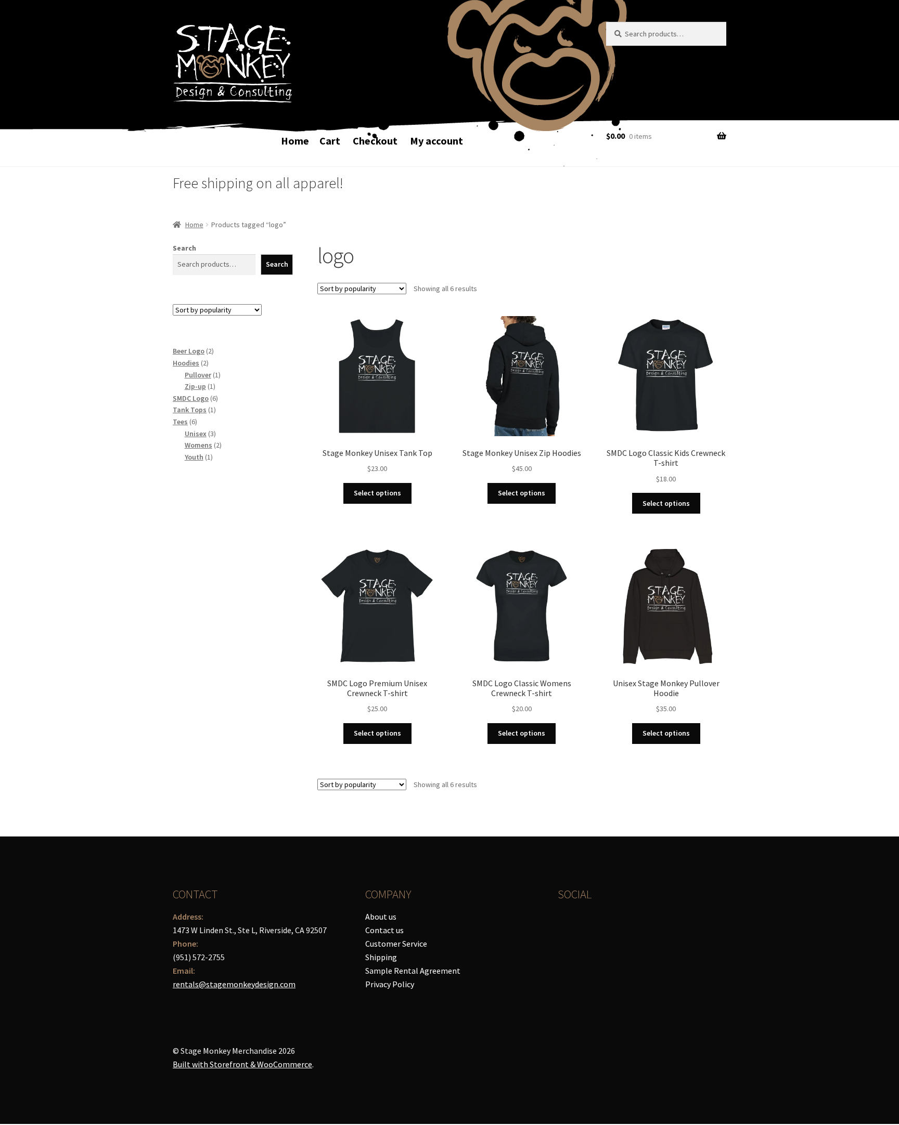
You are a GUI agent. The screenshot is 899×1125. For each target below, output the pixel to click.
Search (184, 248)
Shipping (381, 957)
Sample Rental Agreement (412, 970)
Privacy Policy (389, 984)
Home (295, 140)
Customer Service (396, 943)
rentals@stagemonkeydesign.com (234, 984)
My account (436, 140)
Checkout (375, 140)
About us (380, 916)
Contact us (384, 930)
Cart (329, 140)
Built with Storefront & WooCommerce (242, 1064)
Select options (377, 493)
